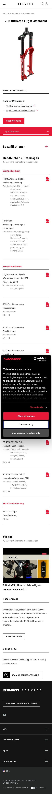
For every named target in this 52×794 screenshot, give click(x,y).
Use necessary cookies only (26, 433)
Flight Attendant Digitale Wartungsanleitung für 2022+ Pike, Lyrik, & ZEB (16, 281)
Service (26, 4)
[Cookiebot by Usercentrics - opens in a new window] (34, 359)
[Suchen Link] (42, 4)
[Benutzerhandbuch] (47, 180)
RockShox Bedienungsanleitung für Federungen (16, 236)
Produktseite (13, 121)
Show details (36, 407)
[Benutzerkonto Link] (47, 4)
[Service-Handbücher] (47, 276)
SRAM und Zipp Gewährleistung (10, 515)
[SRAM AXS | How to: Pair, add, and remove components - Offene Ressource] (26, 565)
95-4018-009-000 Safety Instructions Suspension (16, 452)
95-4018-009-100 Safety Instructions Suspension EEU (16, 483)
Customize (24, 424)
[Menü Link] (4, 4)
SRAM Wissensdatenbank (25, 675)
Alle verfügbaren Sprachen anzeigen (22, 162)
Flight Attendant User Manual (19, 106)
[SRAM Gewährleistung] (47, 513)
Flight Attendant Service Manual (20, 111)
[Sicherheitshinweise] (47, 444)
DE (6, 771)
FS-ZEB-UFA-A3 (27, 13)
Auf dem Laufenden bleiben (21, 703)
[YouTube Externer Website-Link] (4, 715)
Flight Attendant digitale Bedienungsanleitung (16, 192)
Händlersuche (14, 637)
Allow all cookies (26, 416)
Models (15, 13)
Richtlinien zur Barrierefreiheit (15, 788)
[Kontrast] (33, 788)
